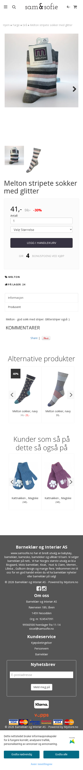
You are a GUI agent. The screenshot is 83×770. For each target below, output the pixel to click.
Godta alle (61, 754)
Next (72, 89)
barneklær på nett (19, 561)
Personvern (41, 648)
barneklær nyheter (65, 572)
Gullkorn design (25, 568)
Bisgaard (11, 564)
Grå (25, 25)
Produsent (14, 307)
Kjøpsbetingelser (41, 642)
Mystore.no (71, 582)
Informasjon (15, 297)
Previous (10, 89)
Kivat (43, 564)
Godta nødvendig (21, 754)
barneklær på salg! (44, 576)
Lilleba (9, 568)
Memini (71, 564)
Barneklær (41, 654)
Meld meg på (41, 687)
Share (34, 338)
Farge (16, 25)
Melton (14, 277)
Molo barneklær (28, 564)
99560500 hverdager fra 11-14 (41, 625)
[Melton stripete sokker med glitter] (41, 70)
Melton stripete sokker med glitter (51, 25)
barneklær (10, 557)
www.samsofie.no (22, 553)
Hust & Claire (56, 564)
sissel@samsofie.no (41, 628)
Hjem (6, 25)
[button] (12, 395)
